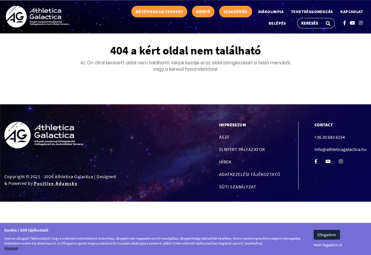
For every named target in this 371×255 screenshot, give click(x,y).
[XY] (37, 17)
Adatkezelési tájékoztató (250, 174)
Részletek (11, 248)
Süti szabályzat (238, 187)
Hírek (225, 162)
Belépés (277, 23)
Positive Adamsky (56, 183)
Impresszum (232, 125)
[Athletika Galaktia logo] (43, 135)
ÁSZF (224, 137)
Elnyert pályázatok (242, 149)
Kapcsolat (351, 11)
